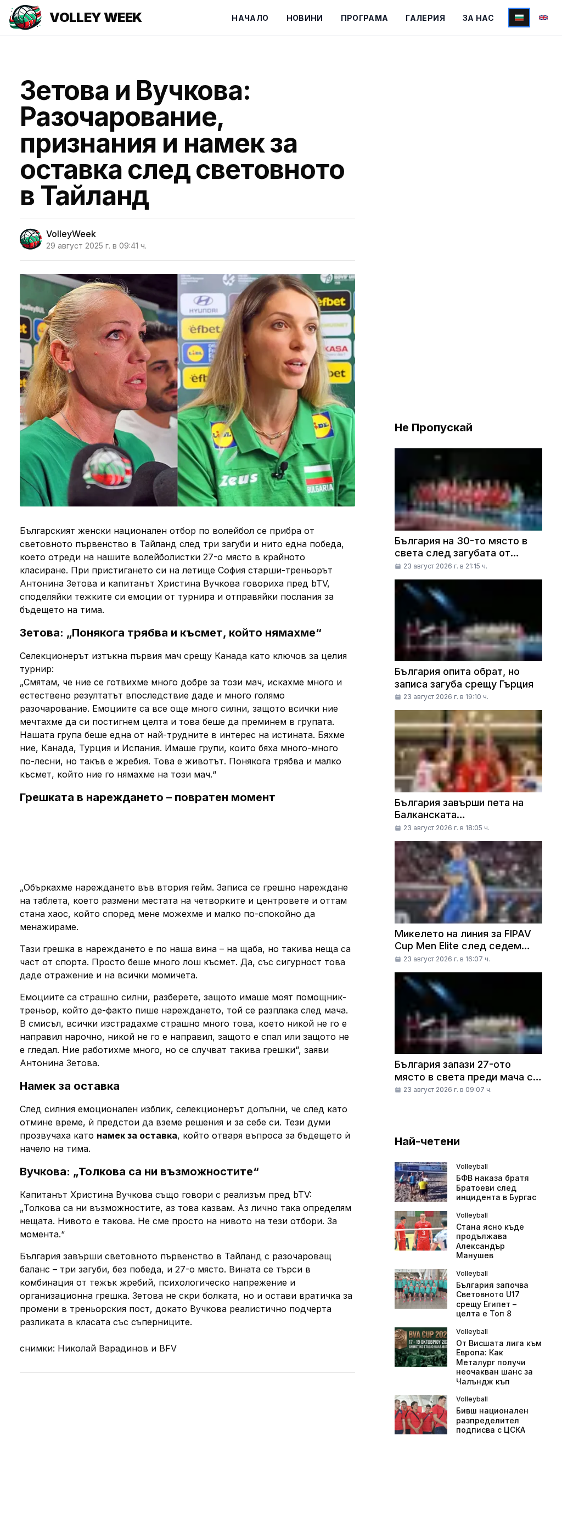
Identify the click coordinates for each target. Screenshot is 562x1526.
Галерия (425, 17)
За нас (478, 17)
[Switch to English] (543, 17)
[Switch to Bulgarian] (519, 17)
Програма (365, 17)
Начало (250, 17)
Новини (304, 17)
